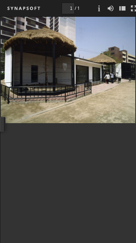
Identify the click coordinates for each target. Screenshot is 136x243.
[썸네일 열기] (122, 8)
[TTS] (110, 8)
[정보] (99, 8)
